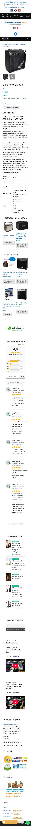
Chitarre (9, 44)
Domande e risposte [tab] (11, 107)
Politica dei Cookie (9, 810)
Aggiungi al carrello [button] (8, 243)
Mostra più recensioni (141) (15, 524)
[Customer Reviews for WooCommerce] (24, 344)
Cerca (22, 377)
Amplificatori (16, 44)
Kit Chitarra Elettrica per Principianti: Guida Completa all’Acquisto (18, 547)
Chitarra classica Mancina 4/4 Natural (19, 450)
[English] (14, 28)
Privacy (5, 807)
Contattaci (6, 816)
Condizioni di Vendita (10, 813)
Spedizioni (15, 15)
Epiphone (23, 98)
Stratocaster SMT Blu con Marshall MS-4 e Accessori (18, 398)
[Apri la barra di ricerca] (27, 39)
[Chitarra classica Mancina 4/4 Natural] (12, 450)
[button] (25, 51)
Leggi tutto (7, 314)
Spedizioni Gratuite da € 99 (15, 2)
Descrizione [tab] (9, 104)
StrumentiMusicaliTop (10, 724)
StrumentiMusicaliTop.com (20, 421)
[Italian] (17, 28)
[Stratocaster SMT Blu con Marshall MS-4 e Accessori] (12, 398)
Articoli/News (15, 541)
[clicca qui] (16, 656)
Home (4, 44)
